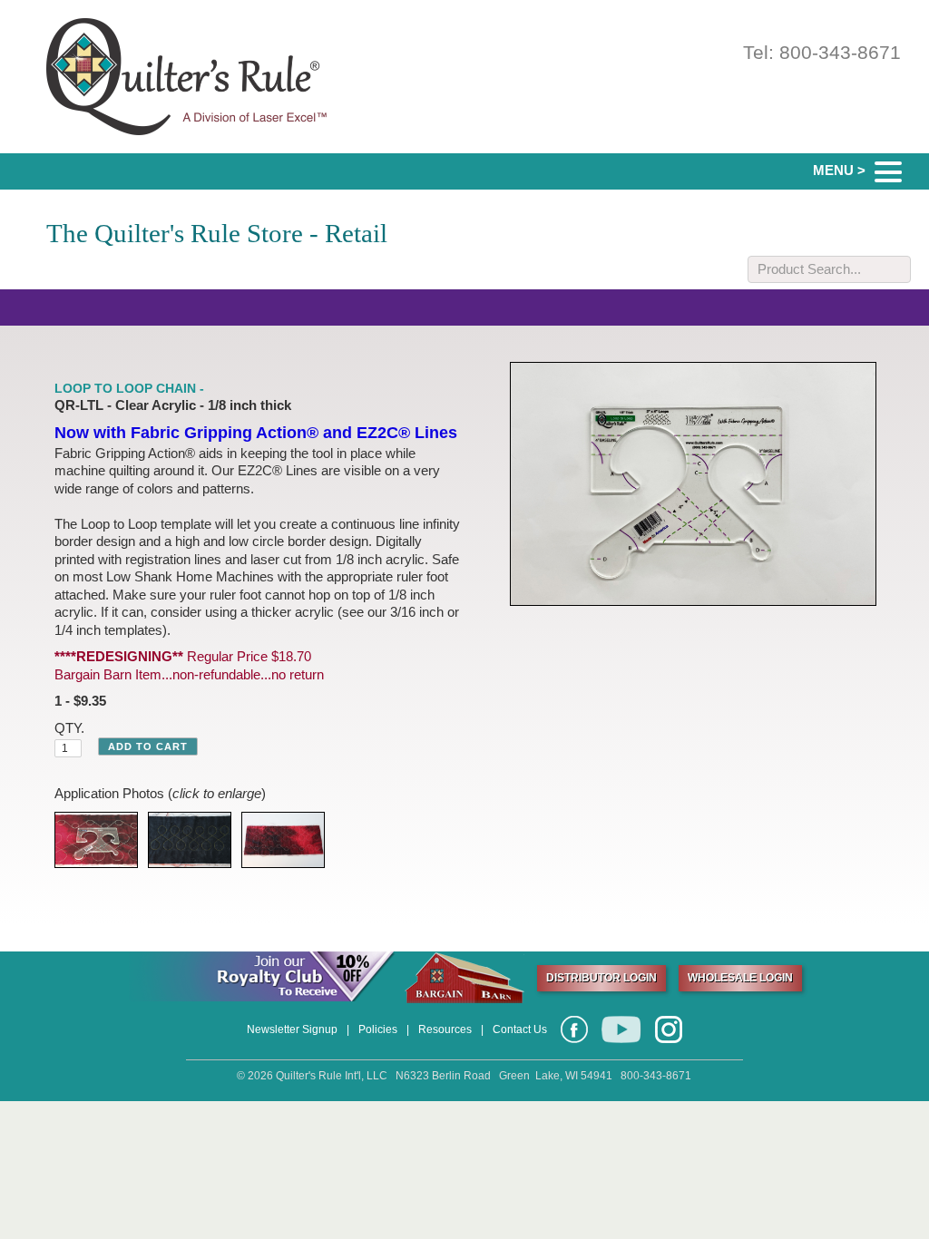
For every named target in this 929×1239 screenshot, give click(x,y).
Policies (377, 1029)
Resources (445, 1029)
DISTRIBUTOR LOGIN (601, 977)
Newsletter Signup (292, 1029)
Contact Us (520, 1029)
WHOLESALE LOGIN (740, 977)
